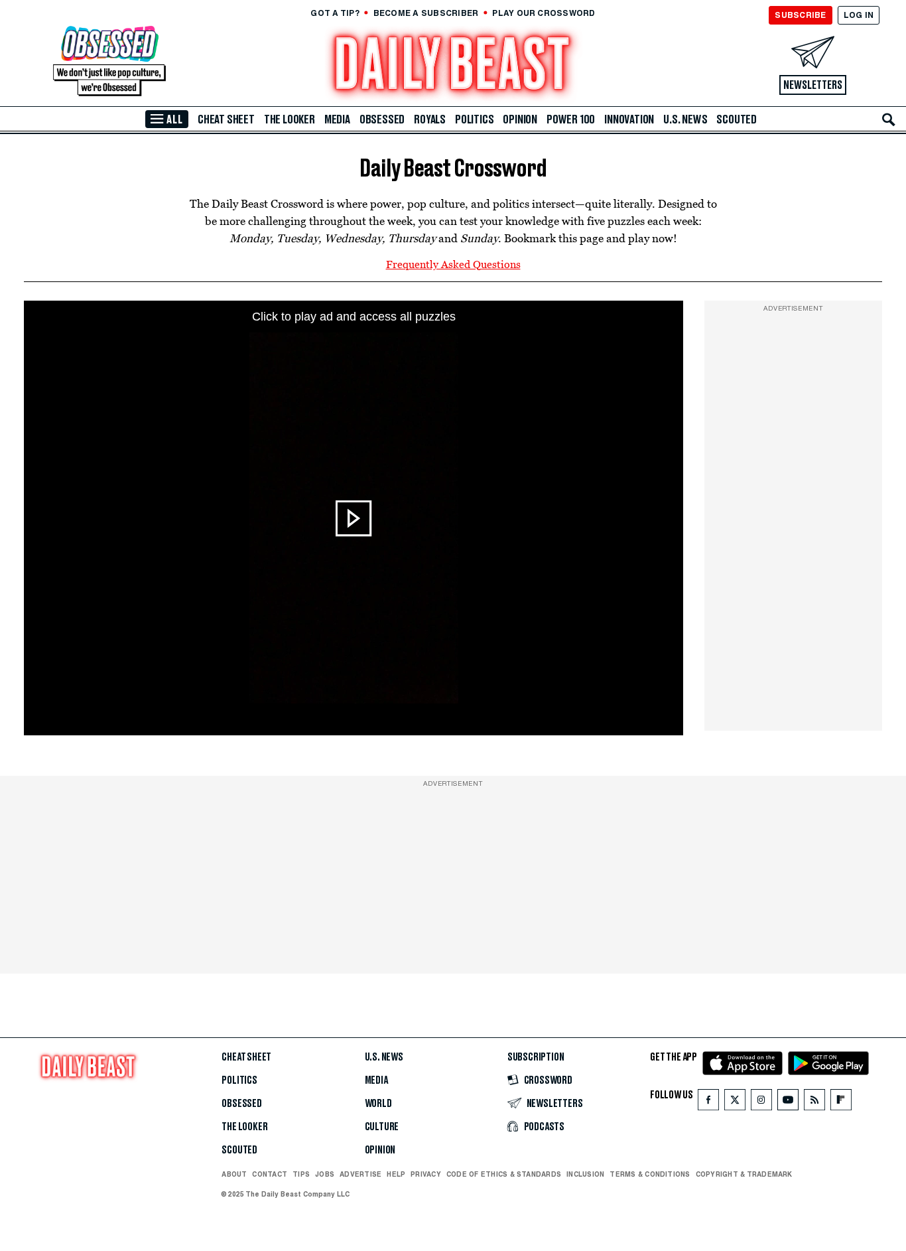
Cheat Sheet (226, 119)
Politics (474, 119)
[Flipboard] (840, 1102)
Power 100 (571, 119)
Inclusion (585, 1174)
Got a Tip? (334, 13)
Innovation (629, 119)
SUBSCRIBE (800, 15)
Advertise (360, 1174)
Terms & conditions (650, 1174)
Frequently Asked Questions (453, 264)
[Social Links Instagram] (761, 1102)
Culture (382, 1127)
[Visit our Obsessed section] (109, 62)
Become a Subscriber (426, 13)
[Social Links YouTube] (788, 1102)
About (234, 1174)
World (378, 1103)
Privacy (426, 1174)
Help (396, 1174)
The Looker (289, 119)
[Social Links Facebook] (708, 1102)
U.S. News (685, 119)
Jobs (324, 1174)
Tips (301, 1174)
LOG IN (859, 15)
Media (337, 119)
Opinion (520, 119)
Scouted (736, 119)
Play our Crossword (543, 13)
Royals (430, 119)
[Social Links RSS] (814, 1102)
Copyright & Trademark (744, 1174)
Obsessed (382, 119)
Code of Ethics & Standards (503, 1174)
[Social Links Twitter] (734, 1102)
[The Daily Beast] (453, 65)
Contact (269, 1174)
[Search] (888, 119)
